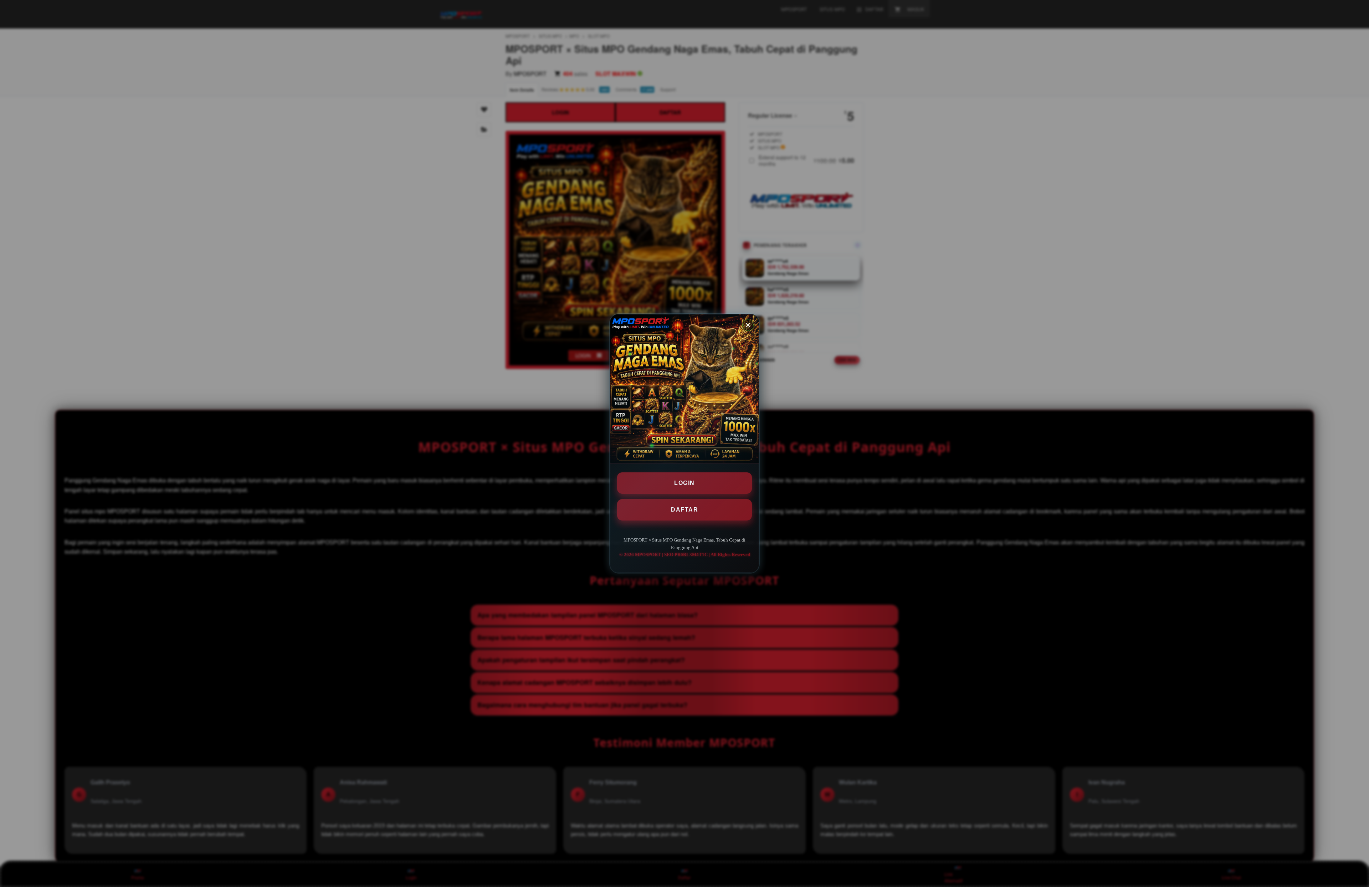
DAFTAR (684, 510)
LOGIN (684, 483)
